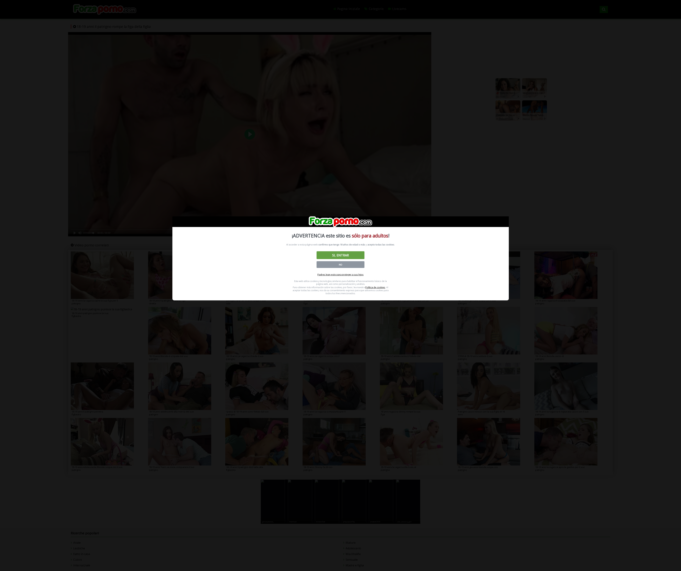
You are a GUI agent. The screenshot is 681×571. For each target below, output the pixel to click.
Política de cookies (375, 287)
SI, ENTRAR (340, 255)
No (340, 264)
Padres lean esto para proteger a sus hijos (340, 274)
